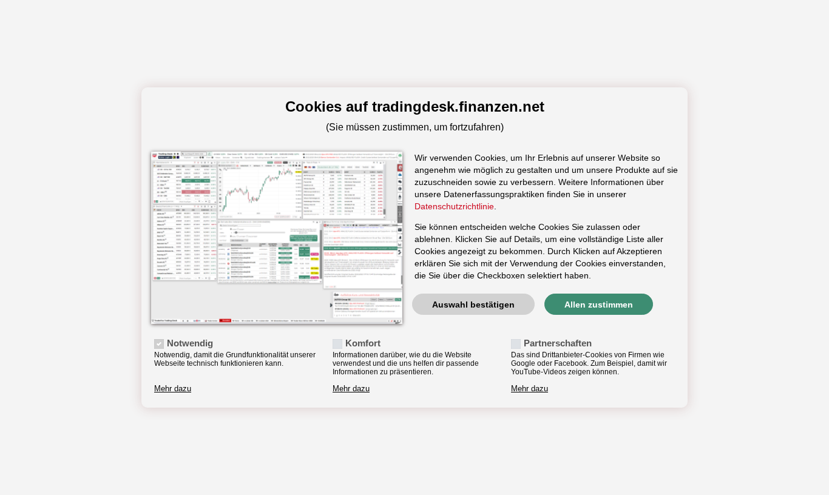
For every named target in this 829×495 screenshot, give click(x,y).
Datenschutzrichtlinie (454, 206)
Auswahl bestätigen (473, 304)
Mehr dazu (172, 389)
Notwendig (190, 343)
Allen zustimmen (598, 304)
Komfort (363, 343)
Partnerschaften (558, 343)
